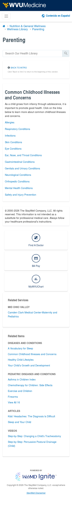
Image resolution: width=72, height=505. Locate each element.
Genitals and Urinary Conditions (22, 168)
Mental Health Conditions (19, 188)
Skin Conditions (13, 142)
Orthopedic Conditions (17, 181)
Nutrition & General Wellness (28, 26)
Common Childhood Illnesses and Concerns (32, 354)
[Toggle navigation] (6, 16)
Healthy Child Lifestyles (21, 359)
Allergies (9, 122)
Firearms (13, 396)
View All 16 (14, 402)
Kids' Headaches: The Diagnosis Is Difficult (31, 416)
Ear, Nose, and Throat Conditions (23, 155)
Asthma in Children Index (22, 379)
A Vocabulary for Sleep (20, 348)
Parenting (38, 29)
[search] (32, 53)
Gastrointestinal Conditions (20, 161)
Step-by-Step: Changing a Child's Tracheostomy (34, 436)
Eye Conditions (13, 148)
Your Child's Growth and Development (29, 365)
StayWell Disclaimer (36, 492)
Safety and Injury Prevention (20, 194)
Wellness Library (17, 29)
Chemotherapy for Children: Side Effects (30, 385)
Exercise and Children (20, 391)
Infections (10, 135)
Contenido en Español (58, 16)
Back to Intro (19, 67)
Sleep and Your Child (19, 422)
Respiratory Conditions (17, 129)
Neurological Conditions (18, 174)
